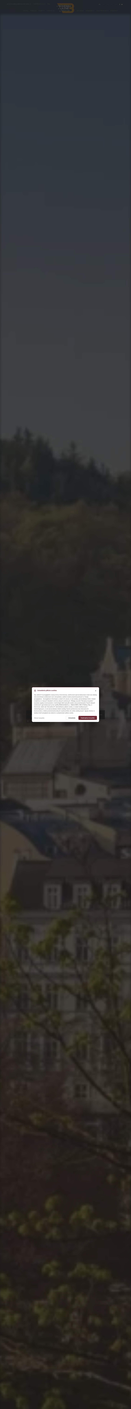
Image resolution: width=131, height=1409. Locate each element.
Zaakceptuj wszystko (88, 718)
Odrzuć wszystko (39, 718)
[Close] (95, 690)
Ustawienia (71, 718)
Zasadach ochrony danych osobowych (58, 701)
